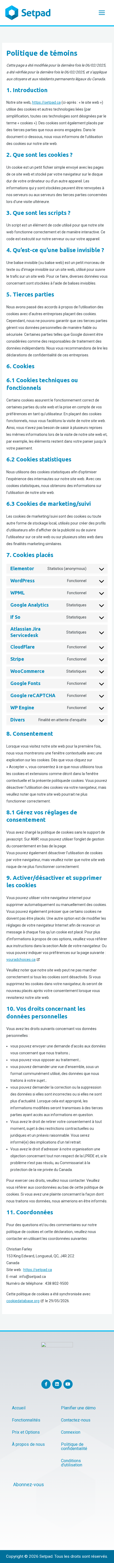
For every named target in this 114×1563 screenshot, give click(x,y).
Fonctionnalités (26, 1420)
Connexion (70, 1432)
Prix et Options (26, 1432)
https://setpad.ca (46, 102)
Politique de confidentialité (74, 1446)
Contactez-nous (75, 1420)
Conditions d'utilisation (71, 1462)
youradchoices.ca (21, 959)
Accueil (18, 1407)
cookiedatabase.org (23, 1301)
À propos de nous (28, 1444)
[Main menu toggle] (102, 12)
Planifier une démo (78, 1407)
